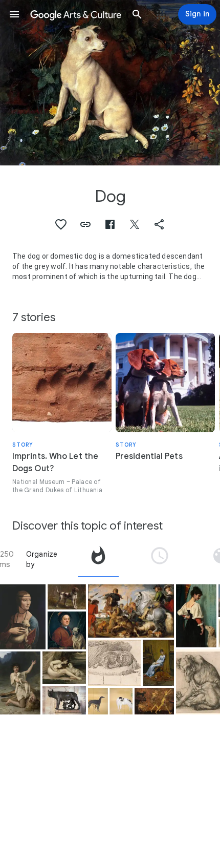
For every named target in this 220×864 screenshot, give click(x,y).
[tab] (98, 559)
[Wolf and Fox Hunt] (131, 611)
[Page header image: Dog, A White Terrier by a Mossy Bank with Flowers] (110, 82)
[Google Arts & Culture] (76, 14)
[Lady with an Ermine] (23, 616)
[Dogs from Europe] (110, 701)
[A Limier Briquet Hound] (67, 596)
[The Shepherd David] (20, 682)
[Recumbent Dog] (114, 662)
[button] (14, 14)
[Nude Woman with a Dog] (64, 667)
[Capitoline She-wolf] (64, 700)
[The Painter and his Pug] (67, 630)
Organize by (42, 559)
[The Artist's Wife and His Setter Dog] (158, 662)
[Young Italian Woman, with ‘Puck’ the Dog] (196, 615)
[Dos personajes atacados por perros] (154, 701)
